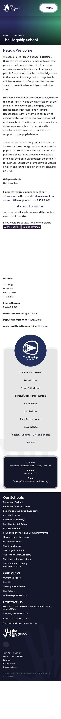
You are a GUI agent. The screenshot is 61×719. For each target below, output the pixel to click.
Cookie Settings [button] (10, 667)
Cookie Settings (31, 227)
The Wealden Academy (15, 563)
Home (5, 35)
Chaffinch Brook (11, 515)
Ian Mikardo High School (15, 524)
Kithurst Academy (12, 528)
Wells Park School (12, 566)
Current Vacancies (13, 577)
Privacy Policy (9, 663)
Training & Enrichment (14, 586)
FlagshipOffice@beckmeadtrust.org (30, 481)
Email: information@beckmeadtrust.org (20, 623)
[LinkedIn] (6, 644)
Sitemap (6, 660)
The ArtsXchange (12, 546)
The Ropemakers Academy (17, 559)
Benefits (7, 582)
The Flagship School (13, 550)
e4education (8, 676)
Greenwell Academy (13, 519)
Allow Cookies (12, 227)
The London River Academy (17, 554)
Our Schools (18, 35)
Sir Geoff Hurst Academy (16, 537)
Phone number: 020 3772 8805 (16, 618)
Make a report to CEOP (15, 595)
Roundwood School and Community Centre (25, 532)
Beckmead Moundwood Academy (20, 511)
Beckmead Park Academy (16, 506)
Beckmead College (13, 502)
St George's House (12, 541)
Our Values (9, 591)
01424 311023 (30, 473)
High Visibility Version (12, 653)
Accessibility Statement (13, 656)
